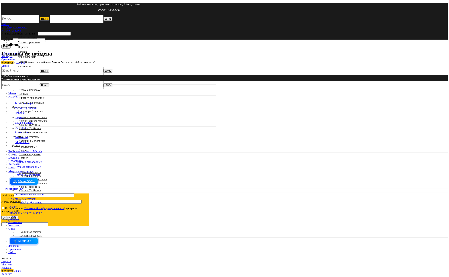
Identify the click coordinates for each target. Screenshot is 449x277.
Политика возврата (30, 235)
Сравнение (15, 249)
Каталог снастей (11, 30)
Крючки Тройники (30, 128)
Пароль (6, 40)
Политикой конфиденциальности (44, 208)
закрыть (6, 261)
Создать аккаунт (17, 27)
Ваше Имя (7, 195)
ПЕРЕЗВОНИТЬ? (12, 189)
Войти (12, 252)
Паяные (23, 93)
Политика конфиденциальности (20, 79)
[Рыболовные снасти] (1, 13)
